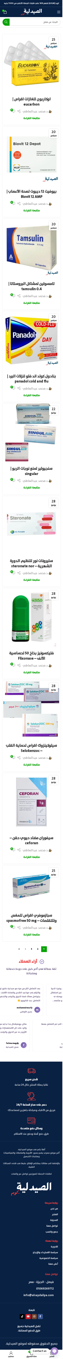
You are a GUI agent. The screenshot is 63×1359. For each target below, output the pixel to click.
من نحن (54, 1209)
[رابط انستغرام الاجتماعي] (34, 1316)
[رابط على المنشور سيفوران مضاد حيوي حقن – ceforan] (31, 802)
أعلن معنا (53, 1264)
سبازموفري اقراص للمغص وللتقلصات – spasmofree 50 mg (31, 918)
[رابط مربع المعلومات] (31, 1077)
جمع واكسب (52, 1232)
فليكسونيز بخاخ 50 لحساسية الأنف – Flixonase (31, 656)
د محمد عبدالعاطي (35, 111)
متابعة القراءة (31, 118)
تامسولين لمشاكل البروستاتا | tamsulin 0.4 (31, 286)
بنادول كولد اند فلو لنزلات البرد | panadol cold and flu (31, 379)
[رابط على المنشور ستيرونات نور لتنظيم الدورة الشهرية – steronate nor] (31, 525)
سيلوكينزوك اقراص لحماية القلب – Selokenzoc (31, 748)
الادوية (54, 1247)
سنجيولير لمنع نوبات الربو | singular (31, 471)
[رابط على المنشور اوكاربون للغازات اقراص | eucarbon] (31, 63)
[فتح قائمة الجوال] (58, 12)
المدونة (54, 1220)
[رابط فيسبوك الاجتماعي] (40, 1316)
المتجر (55, 1214)
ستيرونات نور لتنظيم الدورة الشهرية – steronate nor (31, 563)
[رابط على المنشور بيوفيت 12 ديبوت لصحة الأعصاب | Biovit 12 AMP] (31, 155)
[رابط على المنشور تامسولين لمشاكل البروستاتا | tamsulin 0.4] (31, 248)
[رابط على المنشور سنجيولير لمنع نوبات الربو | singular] (31, 433)
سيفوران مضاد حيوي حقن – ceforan (31, 840)
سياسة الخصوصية (48, 1258)
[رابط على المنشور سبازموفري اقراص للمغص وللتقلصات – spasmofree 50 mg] (31, 887)
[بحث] (6, 22)
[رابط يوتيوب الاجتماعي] (28, 1316)
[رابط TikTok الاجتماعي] (22, 1316)
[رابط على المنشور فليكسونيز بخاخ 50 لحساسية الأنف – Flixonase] (31, 617)
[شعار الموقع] (31, 11)
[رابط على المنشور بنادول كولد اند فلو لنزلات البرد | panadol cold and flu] (31, 340)
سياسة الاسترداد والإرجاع (45, 1252)
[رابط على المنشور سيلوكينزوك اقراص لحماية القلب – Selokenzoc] (31, 710)
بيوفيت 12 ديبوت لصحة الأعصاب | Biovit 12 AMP (32, 194)
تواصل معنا (52, 1226)
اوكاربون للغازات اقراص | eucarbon (31, 102)
